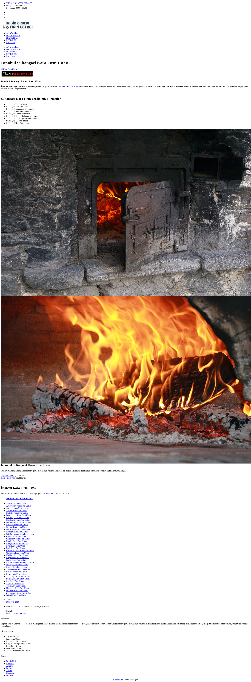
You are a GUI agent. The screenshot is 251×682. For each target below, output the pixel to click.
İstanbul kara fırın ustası (68, 86)
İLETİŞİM (10, 42)
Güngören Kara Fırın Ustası (17, 553)
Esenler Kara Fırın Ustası (16, 541)
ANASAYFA (12, 33)
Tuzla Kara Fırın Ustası (15, 586)
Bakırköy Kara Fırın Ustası (17, 517)
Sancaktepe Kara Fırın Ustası (18, 569)
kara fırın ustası (47, 493)
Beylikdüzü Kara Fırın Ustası (18, 529)
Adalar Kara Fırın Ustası (16, 503)
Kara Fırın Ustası (8, 478)
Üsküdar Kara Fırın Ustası (17, 590)
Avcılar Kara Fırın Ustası (16, 510)
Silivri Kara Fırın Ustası (16, 574)
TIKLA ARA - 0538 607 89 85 (19, 3)
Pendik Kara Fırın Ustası (16, 567)
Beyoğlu (9, 675)
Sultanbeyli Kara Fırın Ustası (18, 576)
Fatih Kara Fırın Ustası (15, 548)
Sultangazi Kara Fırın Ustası (18, 579)
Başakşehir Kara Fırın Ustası (18, 520)
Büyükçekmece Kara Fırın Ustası (20, 534)
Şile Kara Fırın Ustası (15, 581)
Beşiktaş (9, 668)
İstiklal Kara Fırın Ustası (16, 595)
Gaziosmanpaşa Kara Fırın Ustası (20, 550)
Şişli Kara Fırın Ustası (15, 583)
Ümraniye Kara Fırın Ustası (17, 588)
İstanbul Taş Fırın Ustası (19, 498)
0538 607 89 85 (12, 602)
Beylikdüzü (11, 661)
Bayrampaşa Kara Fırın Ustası (18, 522)
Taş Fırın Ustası (7, 475)
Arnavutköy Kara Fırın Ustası (18, 506)
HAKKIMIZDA (13, 35)
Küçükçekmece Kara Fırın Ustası (20, 562)
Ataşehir (9, 666)
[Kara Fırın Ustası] (9, 69)
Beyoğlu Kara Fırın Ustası (17, 532)
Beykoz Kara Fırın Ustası (16, 527)
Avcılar (9, 670)
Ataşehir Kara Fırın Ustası (17, 508)
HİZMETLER (12, 38)
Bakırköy (10, 673)
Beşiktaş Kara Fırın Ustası (17, 525)
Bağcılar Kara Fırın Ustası (17, 513)
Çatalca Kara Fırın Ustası (16, 536)
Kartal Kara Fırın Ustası (16, 560)
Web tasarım (118, 680)
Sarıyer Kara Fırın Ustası (16, 572)
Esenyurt (10, 663)
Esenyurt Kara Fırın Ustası (17, 543)
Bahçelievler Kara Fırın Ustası (18, 515)
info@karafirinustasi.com (16, 613)
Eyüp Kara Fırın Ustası (15, 546)
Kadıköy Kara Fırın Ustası (17, 555)
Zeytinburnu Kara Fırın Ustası (18, 593)
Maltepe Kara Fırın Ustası (17, 565)
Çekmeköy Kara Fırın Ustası (18, 539)
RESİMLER (11, 40)
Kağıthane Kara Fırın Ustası (17, 557)
